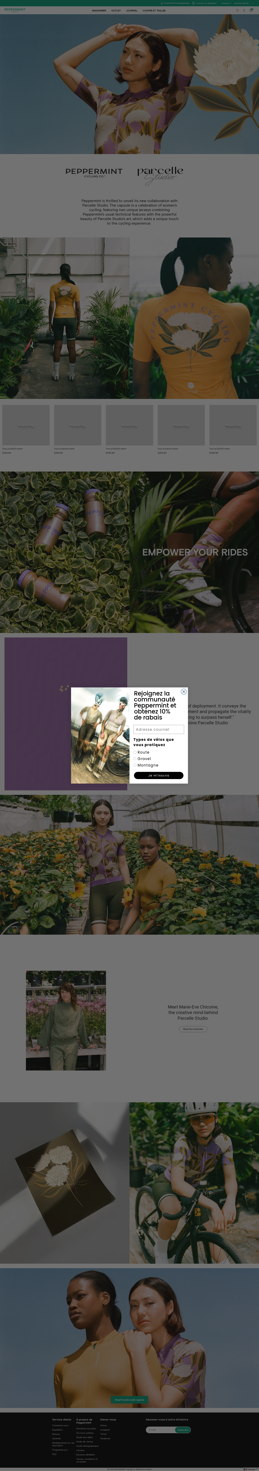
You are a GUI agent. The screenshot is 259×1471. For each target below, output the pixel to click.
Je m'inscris (158, 775)
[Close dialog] (183, 691)
